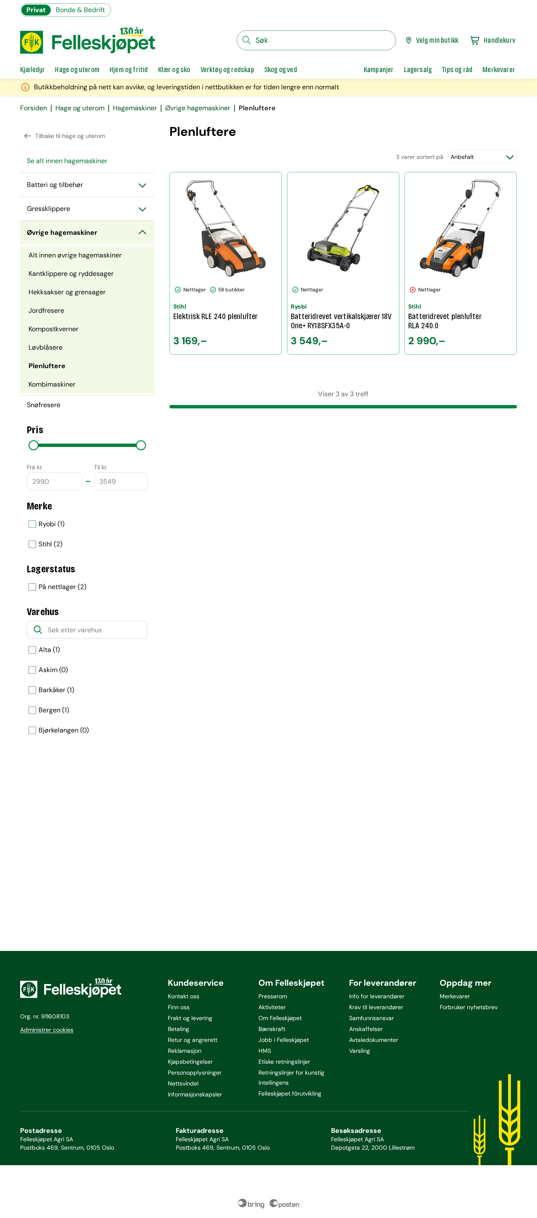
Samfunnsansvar (371, 1018)
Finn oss (179, 1007)
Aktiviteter (272, 1007)
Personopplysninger (195, 1072)
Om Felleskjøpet (280, 1018)
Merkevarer (455, 996)
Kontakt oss (183, 996)
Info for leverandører (376, 996)
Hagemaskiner (135, 108)
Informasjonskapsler (195, 1094)
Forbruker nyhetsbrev (469, 1007)
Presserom (272, 996)
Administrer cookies (46, 1029)
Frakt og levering (190, 1018)
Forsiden (33, 108)
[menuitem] (87, 161)
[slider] (34, 445)
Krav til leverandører (376, 1007)
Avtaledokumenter (373, 1040)
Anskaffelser (366, 1029)
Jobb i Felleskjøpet (283, 1040)
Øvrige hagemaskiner (197, 108)
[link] (379, 69)
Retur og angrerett (192, 1040)
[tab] (32, 69)
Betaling (178, 1029)
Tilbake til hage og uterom (70, 136)
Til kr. (100, 467)
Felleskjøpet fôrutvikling (289, 1093)
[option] (87, 524)
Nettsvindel (183, 1083)
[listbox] (87, 534)
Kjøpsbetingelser (190, 1061)
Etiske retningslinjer (284, 1061)
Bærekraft (271, 1029)
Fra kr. (35, 467)
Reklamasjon (184, 1050)
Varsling (359, 1050)
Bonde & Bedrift (80, 9)
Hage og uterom (79, 108)
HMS (264, 1050)
